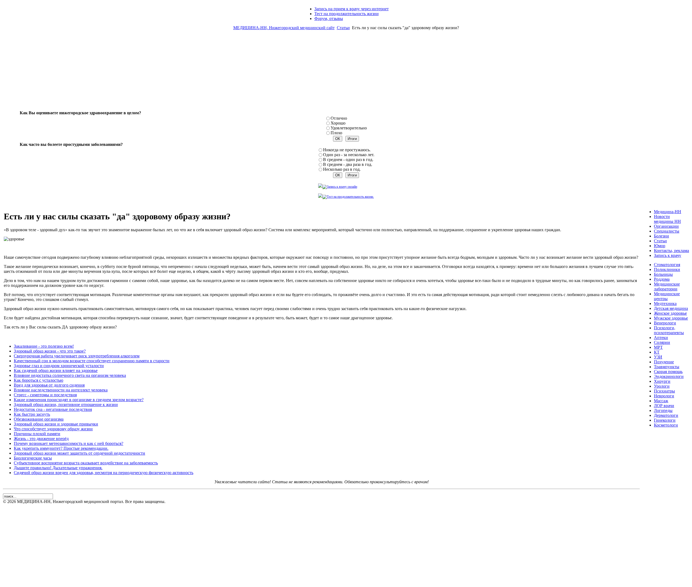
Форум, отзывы (328, 18)
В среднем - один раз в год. (348, 159)
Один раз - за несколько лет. (348, 154)
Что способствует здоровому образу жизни (53, 429)
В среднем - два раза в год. (347, 164)
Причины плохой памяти (37, 433)
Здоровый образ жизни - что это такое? (50, 351)
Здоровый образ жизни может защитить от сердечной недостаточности (79, 453)
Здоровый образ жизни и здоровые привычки (56, 424)
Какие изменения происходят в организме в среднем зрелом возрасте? (79, 399)
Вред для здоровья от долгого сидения (49, 385)
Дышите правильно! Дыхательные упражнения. (58, 467)
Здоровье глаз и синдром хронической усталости (59, 365)
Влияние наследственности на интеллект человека (61, 390)
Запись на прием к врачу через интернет (351, 8)
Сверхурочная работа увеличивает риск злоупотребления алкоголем (76, 356)
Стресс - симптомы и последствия (45, 395)
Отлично (339, 118)
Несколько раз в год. (342, 169)
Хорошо (338, 123)
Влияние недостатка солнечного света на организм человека (70, 375)
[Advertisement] (346, 72)
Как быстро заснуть (32, 414)
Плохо (336, 132)
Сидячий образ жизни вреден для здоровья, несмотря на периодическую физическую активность (103, 472)
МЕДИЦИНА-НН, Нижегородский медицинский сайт (284, 27)
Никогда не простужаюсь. (347, 149)
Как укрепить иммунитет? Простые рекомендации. (61, 448)
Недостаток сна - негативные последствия (53, 409)
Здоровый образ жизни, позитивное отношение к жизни (66, 404)
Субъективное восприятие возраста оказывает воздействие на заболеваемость (86, 463)
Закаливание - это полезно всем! (44, 346)
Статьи (343, 27)
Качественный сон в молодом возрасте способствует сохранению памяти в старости (91, 360)
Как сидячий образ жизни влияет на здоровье (56, 370)
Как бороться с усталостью (38, 380)
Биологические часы (33, 458)
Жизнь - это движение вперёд (41, 438)
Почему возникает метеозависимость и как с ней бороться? (68, 443)
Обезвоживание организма (39, 419)
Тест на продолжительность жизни (346, 13)
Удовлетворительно (349, 128)
